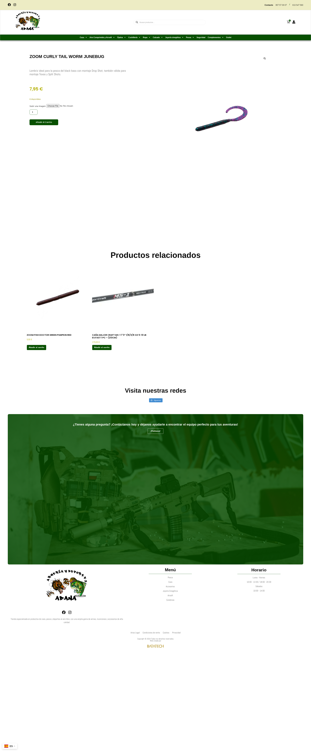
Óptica (120, 37)
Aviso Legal (135, 632)
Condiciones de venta (151, 632)
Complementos (214, 37)
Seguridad (201, 37)
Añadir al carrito (44, 122)
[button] (265, 58)
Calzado (156, 37)
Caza (82, 37)
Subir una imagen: (38, 106)
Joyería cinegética (173, 37)
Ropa (145, 37)
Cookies (166, 632)
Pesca (188, 37)
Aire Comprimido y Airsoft (101, 37)
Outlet (228, 37)
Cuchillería (132, 37)
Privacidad (176, 632)
